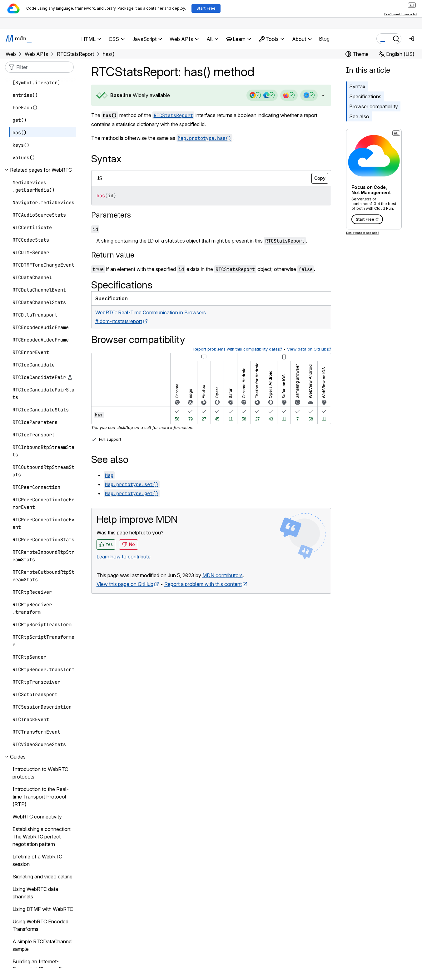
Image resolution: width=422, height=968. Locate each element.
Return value (112, 254)
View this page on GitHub (125, 584)
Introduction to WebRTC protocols (40, 773)
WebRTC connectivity (37, 816)
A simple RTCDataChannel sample (42, 945)
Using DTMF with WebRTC (42, 909)
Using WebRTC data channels (35, 893)
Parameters (111, 214)
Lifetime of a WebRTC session (37, 860)
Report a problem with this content (203, 584)
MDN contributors (222, 575)
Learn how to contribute (124, 556)
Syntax (357, 86)
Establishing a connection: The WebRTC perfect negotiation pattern (42, 836)
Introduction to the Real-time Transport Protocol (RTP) (40, 796)
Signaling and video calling (42, 876)
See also (359, 116)
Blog (324, 39)
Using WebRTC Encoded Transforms (40, 925)
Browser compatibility (373, 106)
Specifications (365, 96)
